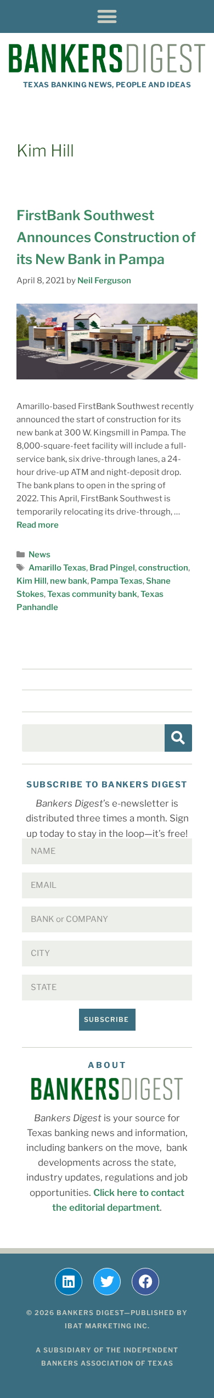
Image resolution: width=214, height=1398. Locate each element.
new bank (68, 581)
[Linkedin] (68, 1281)
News (39, 555)
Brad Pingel (112, 568)
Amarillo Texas (57, 568)
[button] (107, 16)
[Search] (178, 738)
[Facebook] (145, 1281)
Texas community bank (92, 594)
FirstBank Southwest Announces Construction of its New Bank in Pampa (106, 237)
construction (163, 568)
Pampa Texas (117, 581)
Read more (37, 525)
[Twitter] (107, 1281)
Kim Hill (31, 581)
